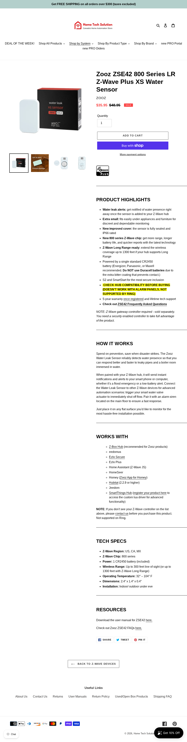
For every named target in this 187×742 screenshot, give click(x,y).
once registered (133, 298)
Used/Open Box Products (131, 696)
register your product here (150, 492)
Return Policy (101, 696)
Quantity (102, 115)
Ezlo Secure (117, 457)
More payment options (133, 154)
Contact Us (40, 696)
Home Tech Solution (144, 733)
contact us (121, 513)
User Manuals (77, 696)
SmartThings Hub (120, 492)
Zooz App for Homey (133, 477)
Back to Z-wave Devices (96, 663)
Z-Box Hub (116, 446)
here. (149, 620)
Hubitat (113, 482)
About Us (21, 696)
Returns (58, 696)
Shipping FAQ (162, 696)
